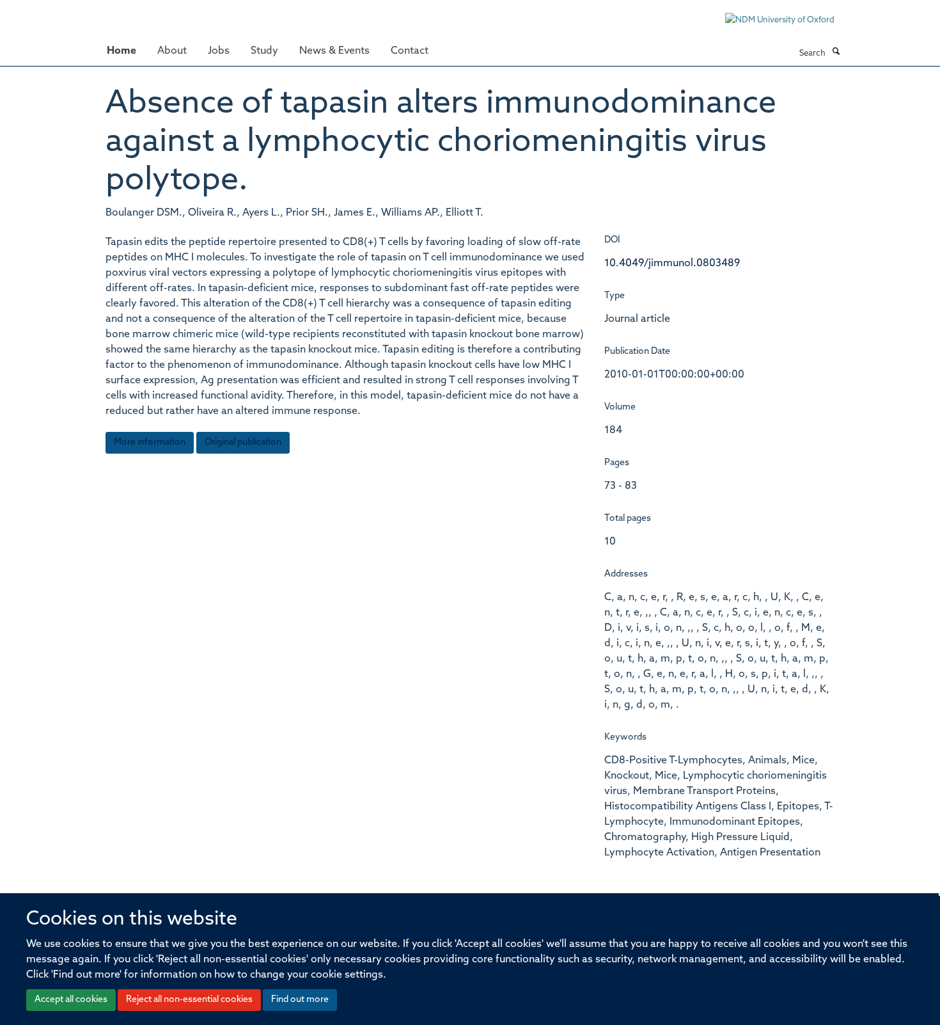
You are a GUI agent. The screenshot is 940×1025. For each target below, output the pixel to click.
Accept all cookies (71, 1000)
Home (121, 51)
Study (264, 51)
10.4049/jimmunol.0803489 (672, 263)
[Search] (836, 52)
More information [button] (149, 442)
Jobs (219, 51)
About (172, 51)
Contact (409, 51)
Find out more (300, 1000)
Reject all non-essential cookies (189, 1000)
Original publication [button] (243, 442)
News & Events (334, 51)
